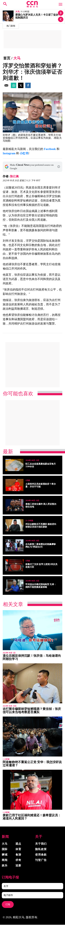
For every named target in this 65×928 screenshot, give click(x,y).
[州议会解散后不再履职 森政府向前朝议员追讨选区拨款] (14, 525)
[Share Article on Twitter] (20, 87)
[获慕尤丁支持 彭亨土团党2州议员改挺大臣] (14, 565)
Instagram (9, 153)
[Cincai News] (32, 6)
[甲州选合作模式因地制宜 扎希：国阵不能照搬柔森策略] (14, 585)
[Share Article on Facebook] (28, 87)
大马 (17, 11)
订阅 (7, 904)
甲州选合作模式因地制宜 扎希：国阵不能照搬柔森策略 (40, 585)
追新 (18, 865)
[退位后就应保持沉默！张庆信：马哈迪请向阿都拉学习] (32, 630)
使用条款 (41, 854)
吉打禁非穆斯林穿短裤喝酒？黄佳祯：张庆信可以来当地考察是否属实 (32, 710)
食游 (18, 854)
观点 (18, 843)
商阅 (5, 860)
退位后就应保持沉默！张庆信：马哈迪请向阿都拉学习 (32, 657)
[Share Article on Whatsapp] (13, 87)
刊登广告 (41, 860)
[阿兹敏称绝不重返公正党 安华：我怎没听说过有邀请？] (32, 737)
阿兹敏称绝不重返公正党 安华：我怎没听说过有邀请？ (32, 763)
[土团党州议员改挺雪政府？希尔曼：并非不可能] (14, 485)
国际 (5, 849)
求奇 (18, 860)
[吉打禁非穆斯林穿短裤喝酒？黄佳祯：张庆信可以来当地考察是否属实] (32, 683)
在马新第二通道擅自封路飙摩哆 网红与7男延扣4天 (40, 545)
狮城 (5, 854)
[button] (58, 166)
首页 (6, 58)
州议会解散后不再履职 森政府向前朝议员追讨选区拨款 (40, 525)
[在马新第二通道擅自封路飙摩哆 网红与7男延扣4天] (14, 545)
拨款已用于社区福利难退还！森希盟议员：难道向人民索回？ (32, 816)
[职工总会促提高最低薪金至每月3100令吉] (14, 465)
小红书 (24, 153)
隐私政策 (41, 849)
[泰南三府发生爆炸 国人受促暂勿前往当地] (14, 505)
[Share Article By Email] (6, 87)
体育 (18, 849)
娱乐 (5, 865)
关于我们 (41, 843)
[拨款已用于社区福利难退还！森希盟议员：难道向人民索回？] (32, 790)
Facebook (50, 149)
